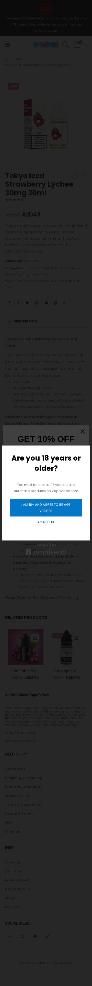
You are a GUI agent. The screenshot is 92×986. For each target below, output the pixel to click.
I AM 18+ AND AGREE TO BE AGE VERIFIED (46, 507)
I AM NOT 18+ (46, 522)
